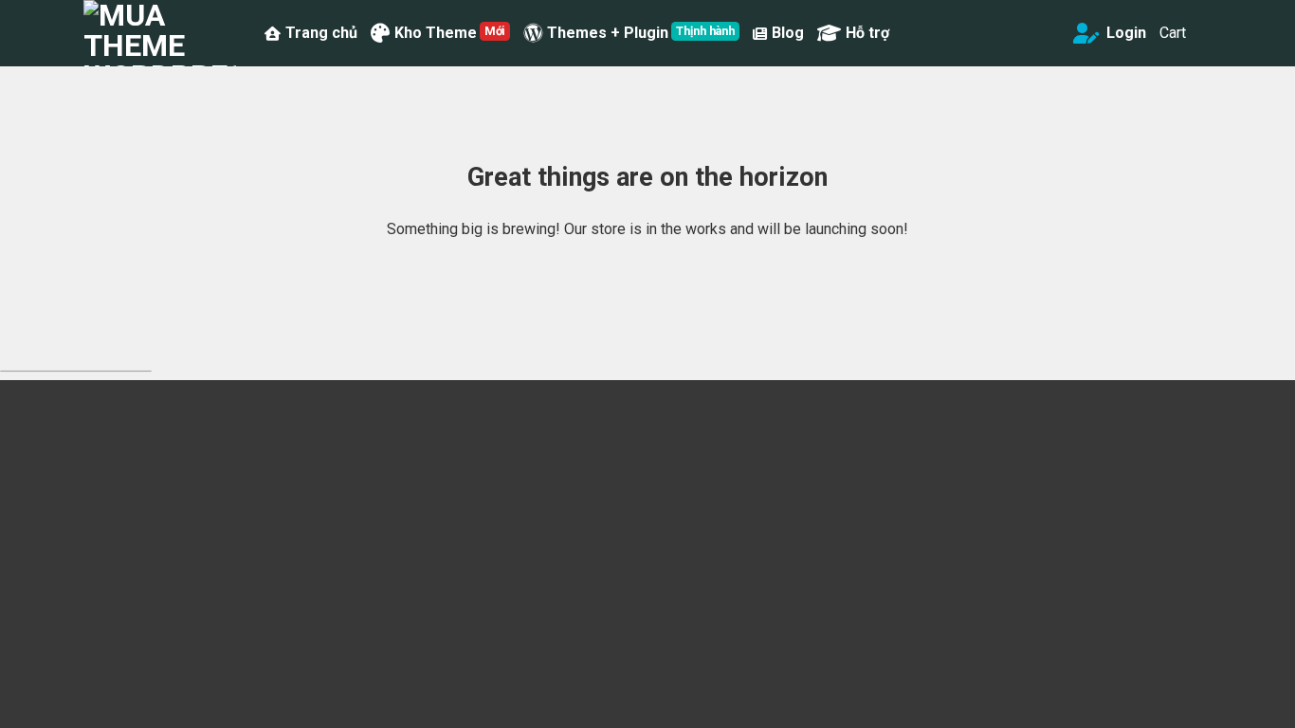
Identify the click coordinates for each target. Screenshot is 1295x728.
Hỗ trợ (867, 33)
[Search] (1051, 32)
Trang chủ (321, 33)
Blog (788, 33)
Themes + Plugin (607, 33)
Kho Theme (435, 33)
